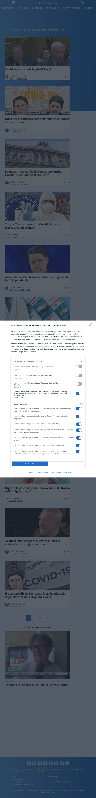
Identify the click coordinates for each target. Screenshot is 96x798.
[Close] (91, 325)
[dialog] (48, 399)
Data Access (43, 472)
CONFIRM (30, 464)
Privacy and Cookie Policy (62, 472)
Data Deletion (29, 472)
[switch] (79, 366)
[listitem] (48, 361)
